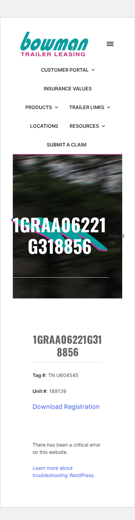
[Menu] (110, 44)
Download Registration (66, 406)
